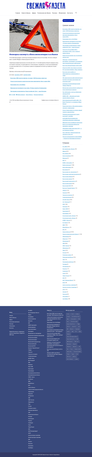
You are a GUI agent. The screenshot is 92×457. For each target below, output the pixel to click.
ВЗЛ (64, 160)
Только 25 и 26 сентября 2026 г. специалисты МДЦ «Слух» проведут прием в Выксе (71, 51)
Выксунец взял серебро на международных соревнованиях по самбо (71, 73)
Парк (64, 250)
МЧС (64, 229)
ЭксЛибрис (65, 298)
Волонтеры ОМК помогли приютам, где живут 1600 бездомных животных (28, 78)
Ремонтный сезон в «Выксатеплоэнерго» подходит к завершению (72, 107)
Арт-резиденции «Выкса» (69, 149)
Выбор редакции (21, 94)
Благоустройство (67, 155)
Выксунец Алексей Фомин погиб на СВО (72, 65)
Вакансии (65, 158)
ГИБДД (64, 190)
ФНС (64, 278)
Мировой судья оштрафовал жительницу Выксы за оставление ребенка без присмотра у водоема (72, 124)
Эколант (65, 291)
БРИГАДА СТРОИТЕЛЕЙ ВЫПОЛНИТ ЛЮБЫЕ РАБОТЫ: (71, 84)
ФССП (64, 282)
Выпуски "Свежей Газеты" (69, 188)
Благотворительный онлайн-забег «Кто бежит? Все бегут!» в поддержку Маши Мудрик (72, 102)
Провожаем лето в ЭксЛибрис (17, 84)
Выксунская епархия (67, 176)
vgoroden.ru (17, 74)
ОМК (64, 243)
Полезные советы (67, 255)
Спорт (64, 273)
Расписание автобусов (44, 13)
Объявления (62, 13)
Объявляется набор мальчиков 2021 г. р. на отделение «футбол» (72, 129)
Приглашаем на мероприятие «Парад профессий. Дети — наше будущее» (28, 91)
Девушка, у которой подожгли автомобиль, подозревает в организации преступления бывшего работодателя (72, 61)
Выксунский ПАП (67, 185)
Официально (66, 248)
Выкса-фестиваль (67, 167)
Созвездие (65, 271)
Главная (17, 13)
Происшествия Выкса (38, 94)
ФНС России (69, 356)
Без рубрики (66, 153)
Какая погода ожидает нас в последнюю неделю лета (72, 56)
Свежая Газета (45, 454)
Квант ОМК (65, 208)
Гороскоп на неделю (67, 195)
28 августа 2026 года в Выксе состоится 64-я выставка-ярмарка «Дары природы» (72, 68)
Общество (65, 238)
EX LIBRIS (65, 146)
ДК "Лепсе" (68, 326)
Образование (66, 236)
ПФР (64, 259)
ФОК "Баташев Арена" (68, 280)
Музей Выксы (66, 227)
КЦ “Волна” (65, 222)
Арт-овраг (68, 316)
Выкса (68, 321)
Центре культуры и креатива (69, 287)
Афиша (34, 13)
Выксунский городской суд (69, 181)
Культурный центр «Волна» (69, 215)
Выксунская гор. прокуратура (70, 172)
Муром (80, 331)
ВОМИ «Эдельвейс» (67, 162)
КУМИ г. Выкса (66, 220)
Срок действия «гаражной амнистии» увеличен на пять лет (71, 133)
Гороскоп (65, 192)
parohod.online (27, 74)
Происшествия (69, 351)
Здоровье (65, 206)
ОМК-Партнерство (70, 341)
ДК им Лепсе (74, 326)
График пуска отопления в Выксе (50, 100)
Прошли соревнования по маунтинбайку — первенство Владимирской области (72, 137)
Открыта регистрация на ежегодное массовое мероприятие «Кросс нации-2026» (30, 81)
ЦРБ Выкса (74, 356)
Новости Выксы (26, 13)
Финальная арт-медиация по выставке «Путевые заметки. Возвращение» (28, 88)
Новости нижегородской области (70, 234)
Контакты (70, 13)
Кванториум (65, 211)
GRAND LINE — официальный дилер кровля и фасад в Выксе (71, 97)
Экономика (65, 296)
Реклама (54, 13)
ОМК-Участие (66, 245)
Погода (64, 252)
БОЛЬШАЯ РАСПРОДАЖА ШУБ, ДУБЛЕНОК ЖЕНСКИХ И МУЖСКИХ (71, 119)
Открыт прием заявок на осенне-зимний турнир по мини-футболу (72, 111)
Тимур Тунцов (66, 275)
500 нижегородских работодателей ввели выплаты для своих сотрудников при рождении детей (73, 79)
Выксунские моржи (67, 179)
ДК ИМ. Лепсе (66, 199)
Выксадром (65, 169)
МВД (64, 225)
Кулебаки (68, 331)
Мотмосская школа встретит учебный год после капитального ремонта (73, 88)
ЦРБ (64, 289)
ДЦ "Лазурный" (66, 202)
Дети (79, 326)
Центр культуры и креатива (69, 285)
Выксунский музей (67, 183)
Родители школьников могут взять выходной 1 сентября (71, 115)
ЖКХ (64, 204)
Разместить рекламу (68, 20)
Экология (65, 294)
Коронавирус (66, 213)
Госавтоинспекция (67, 197)
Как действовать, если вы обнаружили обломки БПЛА (72, 92)
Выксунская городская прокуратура (71, 174)
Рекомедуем (66, 266)
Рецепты (65, 268)
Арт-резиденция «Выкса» (76, 316)
